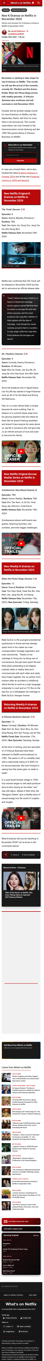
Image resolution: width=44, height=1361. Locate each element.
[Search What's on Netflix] (38, 3)
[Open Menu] (4, 3)
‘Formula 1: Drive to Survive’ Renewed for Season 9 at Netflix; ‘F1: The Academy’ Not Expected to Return (25, 1137)
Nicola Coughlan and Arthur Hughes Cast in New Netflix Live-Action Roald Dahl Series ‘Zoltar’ (25, 1078)
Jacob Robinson (18, 31)
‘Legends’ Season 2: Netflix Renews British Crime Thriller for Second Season (25, 1149)
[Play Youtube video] (21, 451)
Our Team (32, 1295)
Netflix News (16, 1074)
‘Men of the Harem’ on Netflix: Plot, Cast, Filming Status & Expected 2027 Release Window (19, 895)
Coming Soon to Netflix (19, 10)
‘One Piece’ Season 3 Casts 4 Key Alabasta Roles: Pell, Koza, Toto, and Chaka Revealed (25, 1207)
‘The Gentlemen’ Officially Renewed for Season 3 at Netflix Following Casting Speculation (26, 1172)
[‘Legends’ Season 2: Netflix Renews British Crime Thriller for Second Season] (6, 1147)
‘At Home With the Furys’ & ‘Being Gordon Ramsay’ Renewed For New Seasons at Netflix (24, 1102)
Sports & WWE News (18, 1085)
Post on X (16, 855)
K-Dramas (6, 10)
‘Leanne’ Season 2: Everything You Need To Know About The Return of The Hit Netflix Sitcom (26, 1195)
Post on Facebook (29, 855)
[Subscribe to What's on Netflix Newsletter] (33, 3)
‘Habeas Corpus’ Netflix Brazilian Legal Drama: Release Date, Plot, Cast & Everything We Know (26, 1125)
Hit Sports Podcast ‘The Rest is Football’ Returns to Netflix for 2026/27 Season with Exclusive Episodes (26, 1090)
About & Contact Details (13, 1295)
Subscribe (20, 161)
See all (36, 1235)
